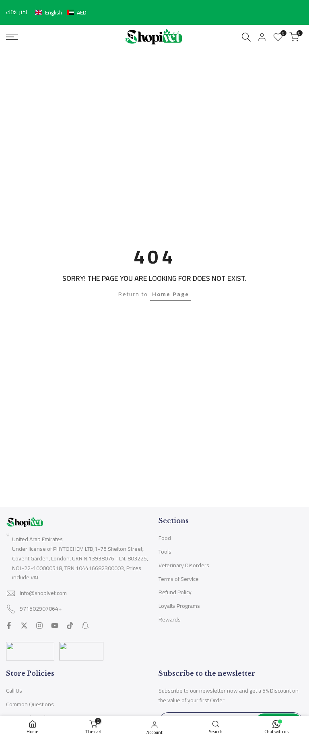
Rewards (170, 619)
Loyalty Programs (179, 606)
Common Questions (30, 704)
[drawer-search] (246, 37)
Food (165, 538)
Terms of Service (179, 579)
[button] (61, 12)
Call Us (14, 690)
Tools (165, 551)
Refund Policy (175, 592)
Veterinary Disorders (184, 565)
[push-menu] (12, 37)
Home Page (170, 294)
